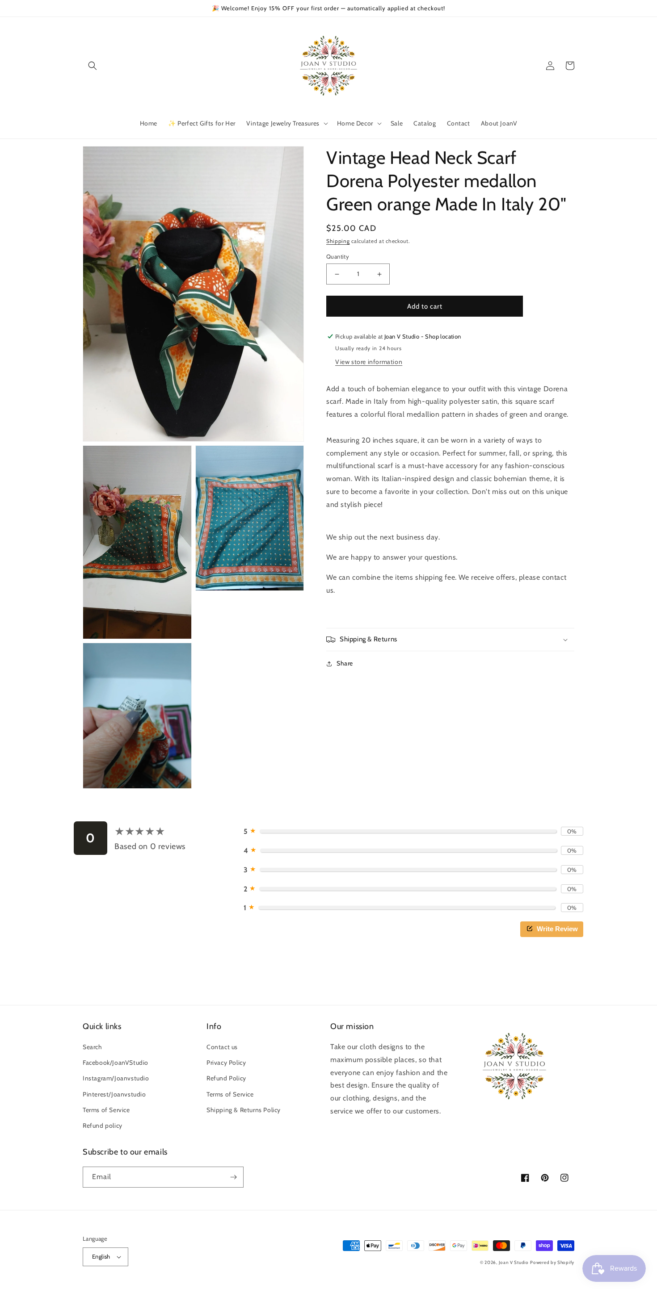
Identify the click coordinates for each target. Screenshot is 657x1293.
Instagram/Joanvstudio (116, 1078)
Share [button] (345, 663)
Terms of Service (106, 1110)
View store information (368, 362)
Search (92, 1047)
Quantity (337, 256)
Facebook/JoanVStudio (115, 1063)
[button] (92, 65)
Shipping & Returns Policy (243, 1110)
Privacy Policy (226, 1063)
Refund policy (102, 1125)
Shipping (338, 241)
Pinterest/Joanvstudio (114, 1094)
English (101, 1256)
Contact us (222, 1047)
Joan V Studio (514, 1262)
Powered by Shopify (552, 1262)
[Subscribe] (233, 1177)
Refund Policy (226, 1078)
